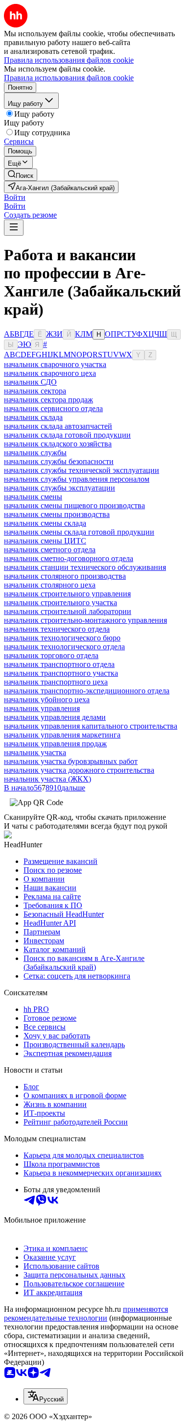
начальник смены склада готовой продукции (79, 532)
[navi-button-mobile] (14, 228)
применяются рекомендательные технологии (86, 1313)
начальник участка (35, 752)
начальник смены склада (45, 523)
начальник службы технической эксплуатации (81, 470)
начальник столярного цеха (50, 585)
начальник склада (33, 417)
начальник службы (35, 452)
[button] (14, 197)
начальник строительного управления (67, 594)
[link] (20, 175)
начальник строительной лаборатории (67, 611)
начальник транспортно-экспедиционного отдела (86, 691)
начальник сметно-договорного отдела (68, 558)
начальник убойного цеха (47, 699)
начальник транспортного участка (61, 673)
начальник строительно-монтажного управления (85, 620)
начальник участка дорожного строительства (79, 770)
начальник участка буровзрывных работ (71, 761)
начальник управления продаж (55, 743)
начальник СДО (30, 382)
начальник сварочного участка (55, 364)
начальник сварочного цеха (50, 373)
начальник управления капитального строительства (90, 726)
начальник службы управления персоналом (76, 479)
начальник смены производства (57, 514)
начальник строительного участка (60, 602)
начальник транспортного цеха (56, 682)
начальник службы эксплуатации (59, 488)
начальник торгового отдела (51, 655)
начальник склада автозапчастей (58, 426)
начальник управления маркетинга (62, 735)
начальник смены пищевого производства (74, 505)
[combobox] (46, 1396)
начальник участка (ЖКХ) (47, 779)
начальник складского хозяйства (58, 444)
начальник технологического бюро (62, 638)
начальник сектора (35, 391)
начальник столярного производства (65, 576)
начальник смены (33, 496)
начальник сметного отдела (50, 549)
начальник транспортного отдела (59, 664)
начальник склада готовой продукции (67, 435)
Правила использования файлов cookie (69, 78)
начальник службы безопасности (59, 461)
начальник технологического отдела (64, 646)
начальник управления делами (55, 717)
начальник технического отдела (57, 629)
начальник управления (42, 708)
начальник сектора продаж (48, 399)
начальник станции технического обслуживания (85, 567)
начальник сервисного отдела (53, 408)
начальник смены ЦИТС (45, 541)
